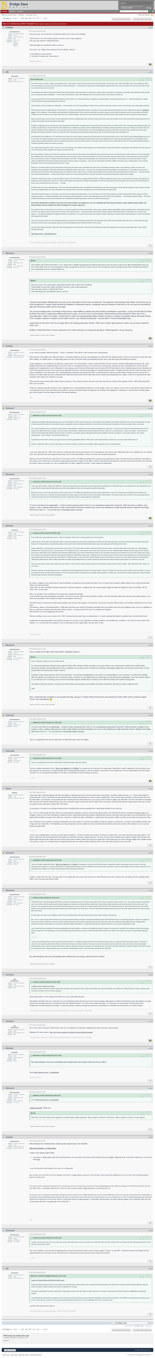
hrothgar (9, 27)
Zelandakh (10, 751)
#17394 (151, 975)
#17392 (151, 853)
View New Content (144, 15)
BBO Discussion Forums (9, 15)
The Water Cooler (31, 15)
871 (34, 18)
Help (149, 8)
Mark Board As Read (35, 1354)
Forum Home (14, 1354)
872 (38, 18)
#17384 (151, 346)
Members (12, 11)
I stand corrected (36, 1108)
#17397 (151, 1088)
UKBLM (76, 768)
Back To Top (6, 1354)
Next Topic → (149, 1326)
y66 (7, 72)
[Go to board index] (15, 5)
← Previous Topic (128, 1326)
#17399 (151, 1230)
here (38, 1159)
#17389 (151, 715)
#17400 (151, 1268)
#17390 (151, 751)
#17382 (151, 72)
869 (26, 18)
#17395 (151, 1021)
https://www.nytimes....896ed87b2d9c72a (43, 234)
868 (22, 18)
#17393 (151, 890)
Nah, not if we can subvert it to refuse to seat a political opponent (71, 1032)
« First (15, 18)
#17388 (151, 645)
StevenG (6, 1340)
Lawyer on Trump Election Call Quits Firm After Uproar (47, 1280)
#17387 (151, 526)
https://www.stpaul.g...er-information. (43, 1148)
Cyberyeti (10, 408)
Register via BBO (127, 8)
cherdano (10, 975)
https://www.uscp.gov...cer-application (46, 1072)
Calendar (20, 11)
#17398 (151, 1137)
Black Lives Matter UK (63, 768)
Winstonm (10, 253)
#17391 (151, 788)
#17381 (151, 27)
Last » (45, 18)
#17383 (151, 253)
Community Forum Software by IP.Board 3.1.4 (139, 1354)
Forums (4, 11)
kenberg (9, 346)
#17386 (151, 474)
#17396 (151, 1048)
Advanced (153, 11)
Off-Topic (21, 15)
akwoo (8, 789)
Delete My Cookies (24, 1354)
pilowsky (9, 526)
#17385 (151, 408)
